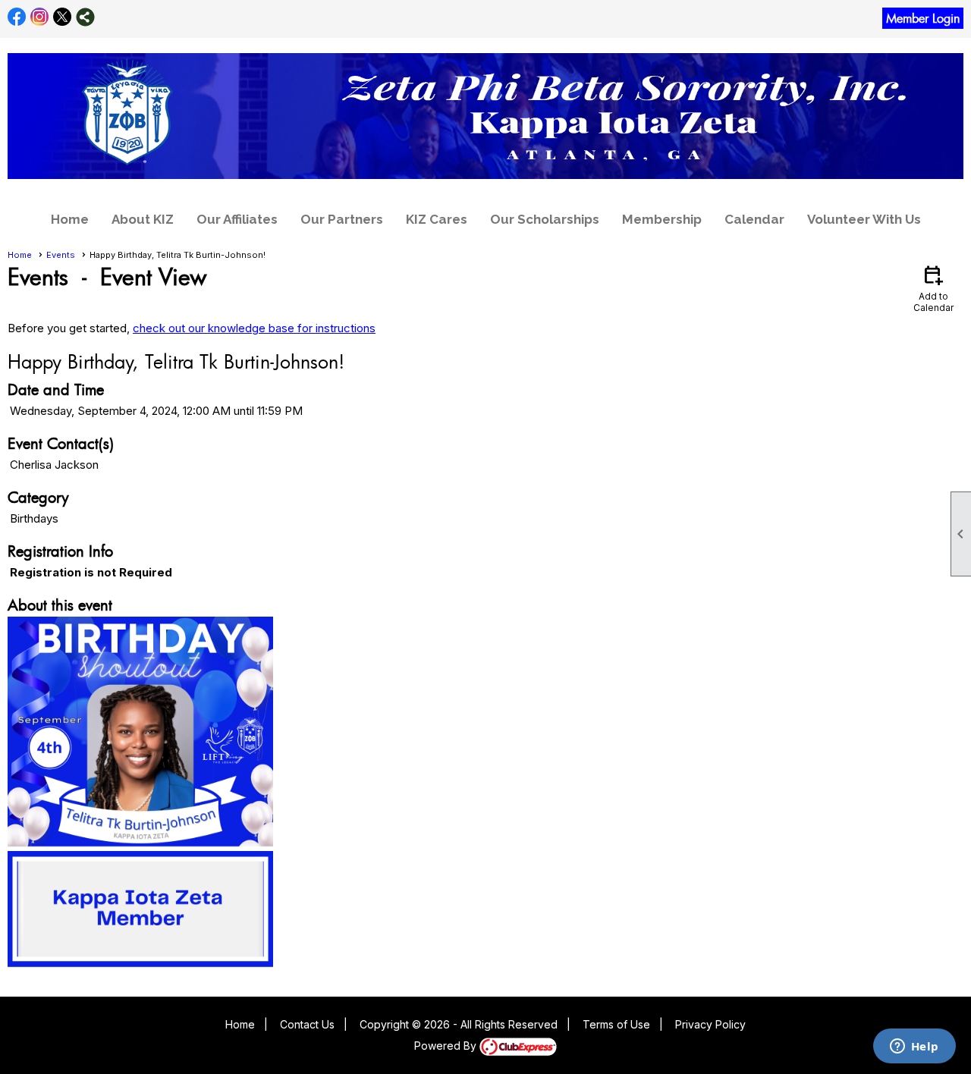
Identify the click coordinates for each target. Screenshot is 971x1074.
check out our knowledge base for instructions (254, 328)
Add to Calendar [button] (933, 287)
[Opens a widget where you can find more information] (914, 1047)
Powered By (446, 1045)
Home (70, 219)
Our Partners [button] (341, 219)
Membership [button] (662, 219)
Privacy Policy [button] (710, 1024)
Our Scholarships (544, 219)
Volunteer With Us (864, 219)
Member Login (923, 18)
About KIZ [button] (143, 219)
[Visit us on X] (62, 17)
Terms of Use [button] (616, 1024)
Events (60, 255)
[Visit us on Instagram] (39, 17)
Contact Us (307, 1024)
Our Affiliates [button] (237, 219)
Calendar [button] (754, 219)
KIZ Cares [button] (436, 219)
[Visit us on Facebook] (17, 17)
